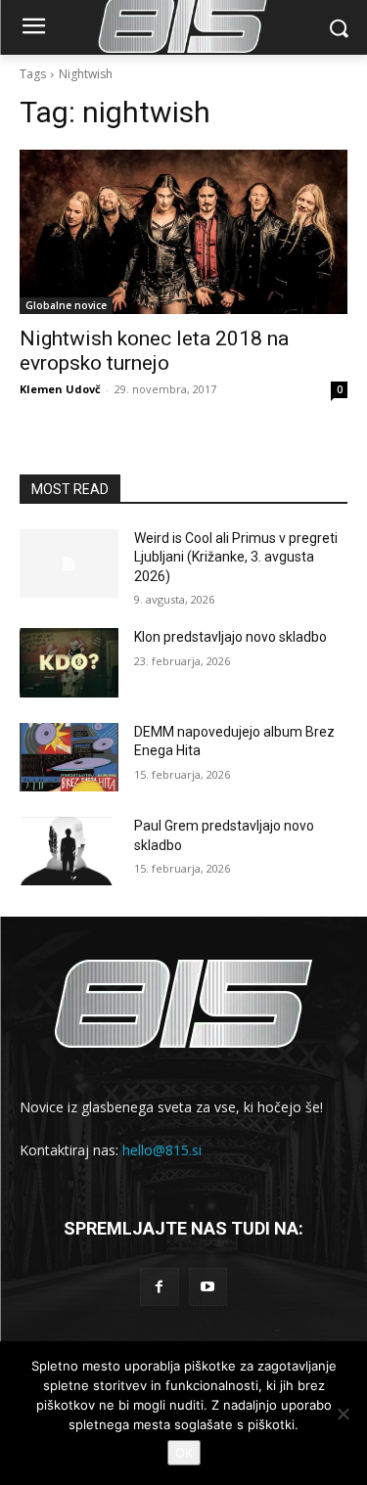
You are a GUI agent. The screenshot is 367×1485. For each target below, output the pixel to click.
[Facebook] (159, 1287)
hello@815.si (162, 1150)
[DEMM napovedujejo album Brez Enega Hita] (69, 757)
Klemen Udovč (60, 389)
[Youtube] (208, 1287)
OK (184, 1453)
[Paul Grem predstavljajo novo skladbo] (69, 851)
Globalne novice (66, 305)
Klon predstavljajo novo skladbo (230, 637)
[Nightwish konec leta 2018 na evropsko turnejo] (183, 232)
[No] (342, 1413)
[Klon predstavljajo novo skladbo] (69, 662)
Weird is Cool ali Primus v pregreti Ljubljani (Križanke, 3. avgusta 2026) (236, 557)
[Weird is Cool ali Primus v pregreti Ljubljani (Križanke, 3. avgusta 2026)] (69, 563)
